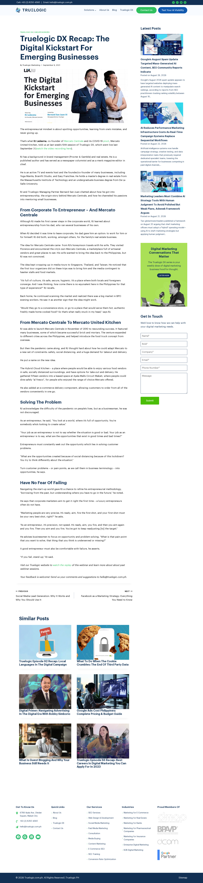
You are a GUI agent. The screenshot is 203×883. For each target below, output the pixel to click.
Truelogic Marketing (31, 65)
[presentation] (45, 642)
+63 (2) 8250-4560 (30, 2)
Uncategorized (42, 32)
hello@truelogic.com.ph (61, 2)
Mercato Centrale (73, 141)
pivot (106, 141)
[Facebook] (173, 2)
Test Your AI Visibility (173, 10)
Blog (114, 10)
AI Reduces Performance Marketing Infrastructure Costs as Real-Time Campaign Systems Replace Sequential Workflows (162, 134)
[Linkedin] (181, 2)
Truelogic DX (126, 10)
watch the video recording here (53, 148)
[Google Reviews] (185, 2)
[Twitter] (177, 2)
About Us (104, 10)
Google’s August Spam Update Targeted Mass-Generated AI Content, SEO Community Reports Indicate (161, 65)
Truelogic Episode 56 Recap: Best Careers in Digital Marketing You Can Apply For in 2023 (101, 763)
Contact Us (146, 10)
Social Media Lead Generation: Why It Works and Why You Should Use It (43, 595)
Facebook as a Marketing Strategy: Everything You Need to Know (106, 595)
